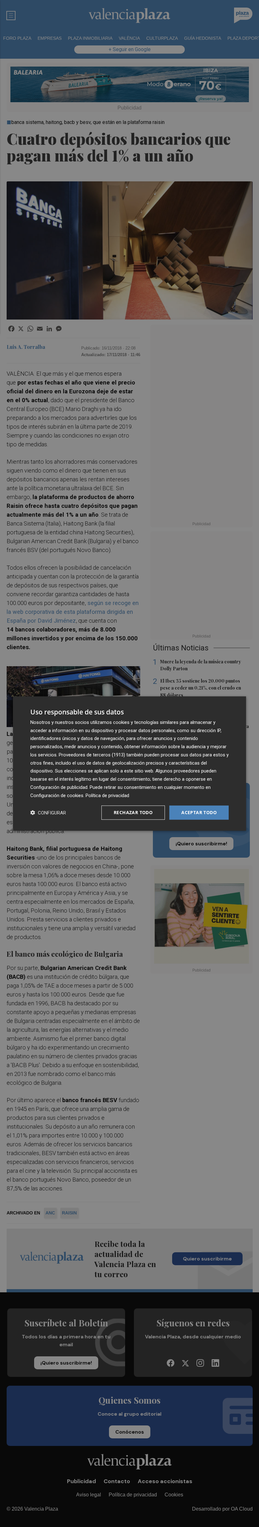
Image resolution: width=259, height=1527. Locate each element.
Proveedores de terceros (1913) (92, 755)
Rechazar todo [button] (133, 812)
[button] (48, 812)
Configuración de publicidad (58, 787)
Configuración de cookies (56, 795)
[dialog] (129, 763)
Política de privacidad (107, 795)
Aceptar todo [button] (199, 812)
